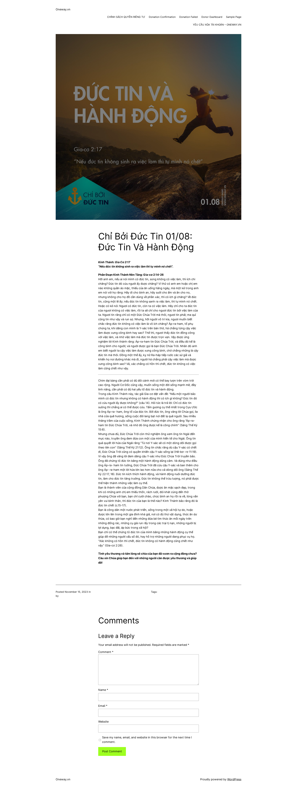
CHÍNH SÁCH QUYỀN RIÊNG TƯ (126, 16)
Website (103, 721)
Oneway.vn (63, 9)
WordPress (234, 779)
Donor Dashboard (211, 16)
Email (102, 705)
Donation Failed (188, 16)
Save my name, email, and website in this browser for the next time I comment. (147, 739)
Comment (105, 652)
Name (103, 689)
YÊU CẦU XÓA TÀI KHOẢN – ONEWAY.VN (217, 24)
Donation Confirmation (162, 16)
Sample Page (233, 16)
